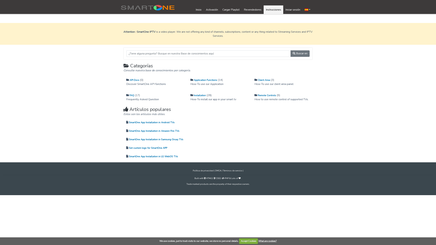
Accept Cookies (248, 241)
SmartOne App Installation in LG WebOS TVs (153, 156)
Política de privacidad (203, 170)
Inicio (198, 10)
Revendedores (252, 10)
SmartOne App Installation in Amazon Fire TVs (154, 131)
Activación (212, 10)
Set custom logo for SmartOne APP (148, 148)
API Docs (134, 80)
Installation (200, 95)
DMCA (218, 170)
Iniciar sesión (292, 10)
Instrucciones (273, 10)
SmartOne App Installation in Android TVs (152, 122)
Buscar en (301, 53)
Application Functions (205, 80)
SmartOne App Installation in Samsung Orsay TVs (156, 139)
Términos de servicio (233, 170)
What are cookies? (267, 241)
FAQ (132, 95)
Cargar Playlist (231, 10)
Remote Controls (267, 95)
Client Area (264, 80)
